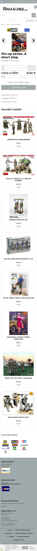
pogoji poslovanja (23, 536)
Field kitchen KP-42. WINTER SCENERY (18, 180)
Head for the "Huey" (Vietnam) (18, 378)
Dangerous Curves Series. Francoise (18, 338)
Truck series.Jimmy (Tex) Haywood (18, 298)
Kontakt (11, 536)
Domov (3, 24)
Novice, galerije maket (23, 530)
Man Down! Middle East (18, 417)
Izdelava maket (19, 539)
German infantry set (18, 220)
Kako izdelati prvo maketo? (24, 533)
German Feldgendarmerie (18, 139)
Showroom (8, 533)
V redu (25, 547)
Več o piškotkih (32, 547)
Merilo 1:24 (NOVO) (16, 24)
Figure (8, 24)
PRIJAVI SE (4, 506)
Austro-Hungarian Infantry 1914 (18, 259)
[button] (33, 41)
